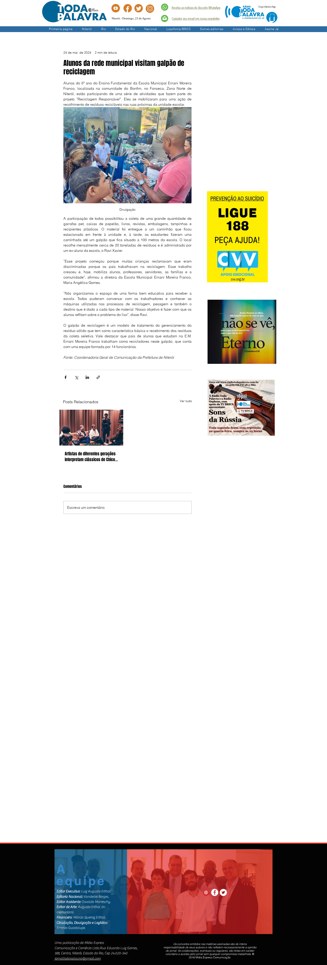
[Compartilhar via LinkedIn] (87, 377)
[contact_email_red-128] (206, 892)
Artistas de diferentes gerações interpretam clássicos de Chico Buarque (90, 456)
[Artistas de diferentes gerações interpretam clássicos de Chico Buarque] (91, 428)
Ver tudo (186, 401)
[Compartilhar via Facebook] (65, 377)
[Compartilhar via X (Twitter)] (76, 377)
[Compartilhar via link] (98, 377)
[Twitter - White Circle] (223, 892)
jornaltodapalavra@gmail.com (77, 959)
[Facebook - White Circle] (214, 892)
